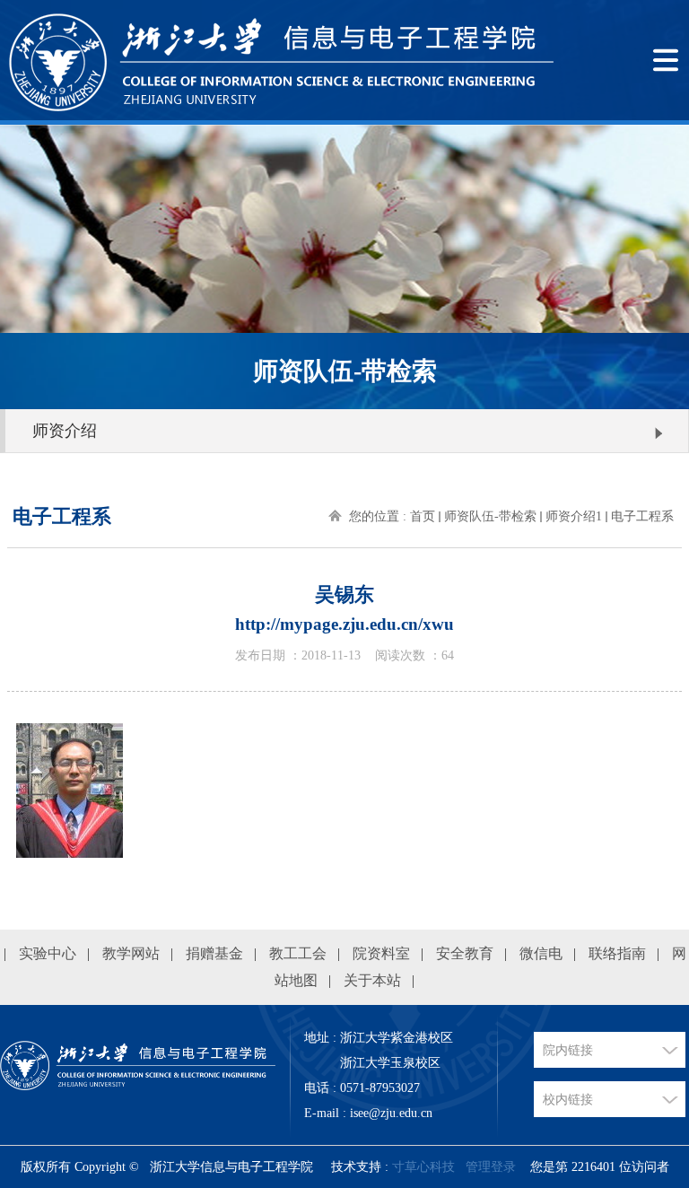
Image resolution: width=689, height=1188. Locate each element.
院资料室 (381, 953)
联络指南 (617, 953)
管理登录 (491, 1167)
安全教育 (464, 953)
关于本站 (372, 980)
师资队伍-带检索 (490, 516)
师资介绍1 (573, 516)
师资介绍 (64, 431)
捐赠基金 (214, 953)
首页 (422, 516)
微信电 (541, 953)
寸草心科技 (423, 1167)
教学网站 (131, 953)
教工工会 (298, 953)
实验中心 (47, 953)
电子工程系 (642, 516)
